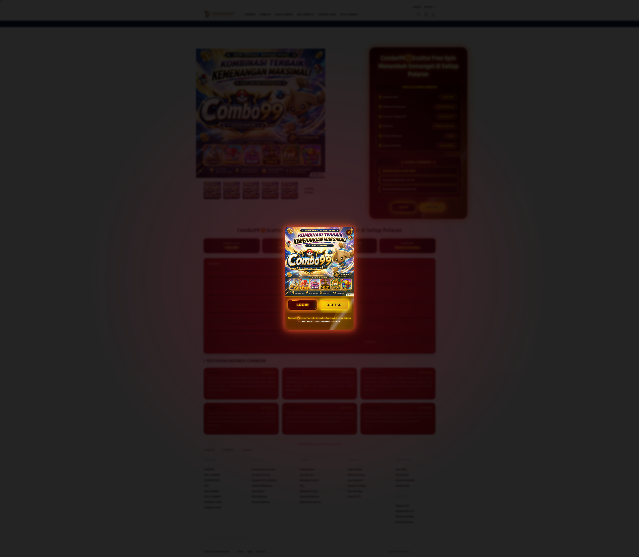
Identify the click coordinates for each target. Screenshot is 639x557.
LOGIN (303, 305)
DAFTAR (334, 305)
